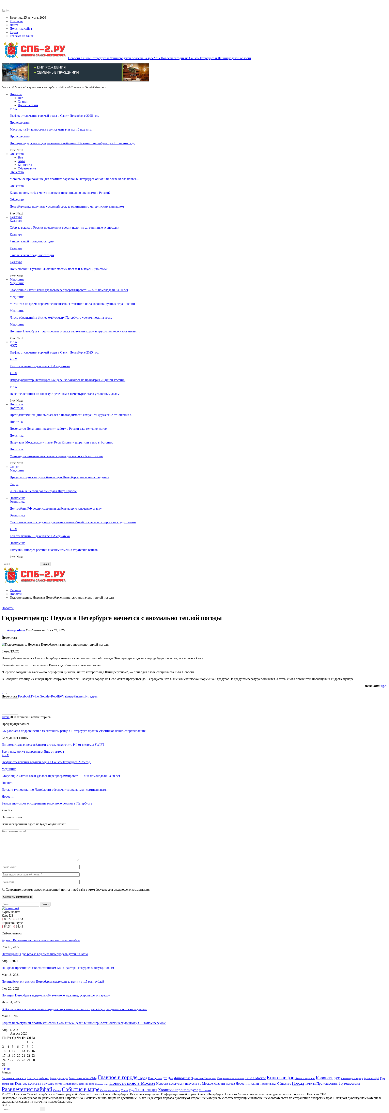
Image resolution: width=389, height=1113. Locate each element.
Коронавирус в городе (352, 1078)
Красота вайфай (371, 1078)
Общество (17, 153)
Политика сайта (21, 28)
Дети (170, 1078)
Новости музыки (247, 1083)
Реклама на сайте (21, 35)
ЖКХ (13, 108)
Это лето (205, 1090)
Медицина (17, 279)
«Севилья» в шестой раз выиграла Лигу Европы (43, 491)
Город (142, 1078)
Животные (182, 1078)
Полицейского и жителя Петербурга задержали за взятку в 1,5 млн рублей (53, 981)
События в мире (80, 1089)
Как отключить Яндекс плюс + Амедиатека (40, 366)
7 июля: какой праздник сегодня (32, 241)
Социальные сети (110, 1090)
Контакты (16, 21)
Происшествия (28, 105)
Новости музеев (224, 1083)
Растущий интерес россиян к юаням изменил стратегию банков (54, 550)
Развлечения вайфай (27, 1089)
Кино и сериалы (305, 1078)
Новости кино (102, 1084)
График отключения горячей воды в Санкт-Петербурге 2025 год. (54, 115)
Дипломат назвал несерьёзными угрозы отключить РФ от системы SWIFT (53, 744)
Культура (16, 217)
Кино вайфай (281, 1077)
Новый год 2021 (268, 1084)
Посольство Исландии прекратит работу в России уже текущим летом (58, 428)
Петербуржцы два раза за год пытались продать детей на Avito (45, 954)
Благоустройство (38, 1078)
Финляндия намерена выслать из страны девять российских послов (56, 456)
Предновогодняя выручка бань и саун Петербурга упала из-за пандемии (59, 477)
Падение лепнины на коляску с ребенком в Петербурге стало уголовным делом (65, 393)
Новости (16, 94)
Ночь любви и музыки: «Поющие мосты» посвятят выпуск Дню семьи (59, 269)
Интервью (210, 1078)
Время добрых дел (59, 1078)
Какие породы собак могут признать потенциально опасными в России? (60, 192)
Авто (21, 161)
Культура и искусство (41, 1083)
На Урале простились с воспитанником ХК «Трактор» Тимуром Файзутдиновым (58, 967)
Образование (27, 168)
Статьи (23, 101)
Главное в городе (118, 1077)
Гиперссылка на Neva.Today (83, 1078)
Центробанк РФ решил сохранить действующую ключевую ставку (56, 508)
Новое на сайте (86, 1083)
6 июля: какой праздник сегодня (32, 255)
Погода (298, 1083)
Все (20, 98)
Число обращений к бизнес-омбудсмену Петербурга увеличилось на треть (61, 317)
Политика (17, 404)
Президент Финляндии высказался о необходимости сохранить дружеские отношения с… (72, 415)
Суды (132, 1090)
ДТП (165, 1078)
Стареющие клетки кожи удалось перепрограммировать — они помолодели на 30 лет (69, 290)
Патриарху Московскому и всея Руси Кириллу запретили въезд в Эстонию (61, 442)
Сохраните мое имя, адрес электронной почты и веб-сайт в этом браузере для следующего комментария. (78, 889)
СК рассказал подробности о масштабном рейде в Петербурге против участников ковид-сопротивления (73, 731)
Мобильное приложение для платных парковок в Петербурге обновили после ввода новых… (74, 179)
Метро (59, 1083)
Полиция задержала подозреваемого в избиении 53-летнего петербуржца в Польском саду (72, 143)
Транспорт (146, 1089)
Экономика (17, 498)
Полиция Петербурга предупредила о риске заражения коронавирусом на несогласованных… (75, 331)
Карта (14, 32)
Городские (155, 1078)
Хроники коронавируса (178, 1089)
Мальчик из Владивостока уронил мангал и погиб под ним (51, 129)
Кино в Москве (255, 1078)
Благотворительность (14, 1078)
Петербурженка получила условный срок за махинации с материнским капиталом (67, 206)
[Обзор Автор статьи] (10, 713)
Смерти (57, 1090)
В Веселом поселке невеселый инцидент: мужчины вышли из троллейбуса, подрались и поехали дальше (74, 1009)
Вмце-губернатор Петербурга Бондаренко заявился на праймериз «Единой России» (67, 380)
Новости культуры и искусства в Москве (184, 1083)
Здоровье (197, 1078)
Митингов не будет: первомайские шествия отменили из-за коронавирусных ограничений (72, 303)
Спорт (14, 466)
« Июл (6, 1068)
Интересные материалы (230, 1078)
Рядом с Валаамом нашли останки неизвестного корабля (41, 940)
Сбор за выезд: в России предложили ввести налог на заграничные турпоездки (64, 227)
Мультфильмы (70, 1084)
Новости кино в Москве (132, 1083)
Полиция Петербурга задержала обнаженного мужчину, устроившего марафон (56, 995)
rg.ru (384, 686)
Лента (14, 25)
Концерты (25, 164)
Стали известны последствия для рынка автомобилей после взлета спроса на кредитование (73, 522)
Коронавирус (328, 1077)
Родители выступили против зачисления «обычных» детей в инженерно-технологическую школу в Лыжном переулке (84, 1023)
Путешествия (349, 1083)
